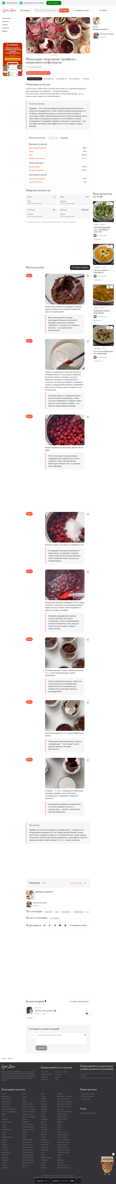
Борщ (4, 1114)
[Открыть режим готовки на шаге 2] (88, 341)
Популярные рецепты (13, 1089)
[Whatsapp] (60, 926)
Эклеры (43, 1163)
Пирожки (44, 1106)
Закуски (5, 1145)
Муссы (43, 1155)
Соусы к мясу (62, 1132)
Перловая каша (27, 1157)
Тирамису (44, 1160)
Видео (4, 31)
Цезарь (24, 1135)
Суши (24, 1096)
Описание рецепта (34, 79)
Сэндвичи (5, 1160)
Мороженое (45, 1142)
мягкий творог (34, 167)
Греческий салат (28, 1124)
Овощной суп (6, 1106)
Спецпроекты (85, 1099)
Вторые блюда (7, 1122)
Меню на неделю (53, 3)
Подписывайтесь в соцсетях (56, 1067)
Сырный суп (6, 1101)
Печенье (44, 1104)
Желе (43, 1152)
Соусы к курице (62, 1135)
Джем (59, 1124)
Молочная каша (27, 1152)
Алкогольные (61, 1165)
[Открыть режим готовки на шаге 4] (88, 514)
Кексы (43, 1114)
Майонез (60, 1160)
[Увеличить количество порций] (56, 138)
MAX (56, 1079)
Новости (5, 28)
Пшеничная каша (28, 1163)
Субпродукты (6, 1129)
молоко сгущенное (36, 170)
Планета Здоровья (11, 3)
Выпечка (25, 1165)
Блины (43, 1101)
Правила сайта (38, 1177)
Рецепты (5, 21)
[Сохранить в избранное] (107, 203)
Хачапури (44, 1119)
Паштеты (5, 1155)
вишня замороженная (37, 148)
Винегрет (25, 1122)
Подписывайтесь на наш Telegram (34, 3)
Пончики (44, 1124)
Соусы (59, 1129)
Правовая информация (69, 1177)
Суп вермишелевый (9, 1109)
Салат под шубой (28, 1129)
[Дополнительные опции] (79, 1181)
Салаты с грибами (28, 1112)
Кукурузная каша (28, 1155)
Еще (87, 912)
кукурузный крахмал (37, 158)
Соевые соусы (62, 1145)
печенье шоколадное (37, 178)
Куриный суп (6, 1096)
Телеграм (44, 1077)
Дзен (65, 1072)
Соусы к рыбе (62, 1137)
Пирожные (44, 1145)
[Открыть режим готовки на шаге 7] (88, 702)
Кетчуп (59, 1157)
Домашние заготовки (64, 1096)
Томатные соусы (63, 1147)
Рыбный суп (6, 1104)
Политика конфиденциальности (53, 1177)
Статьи (5, 25)
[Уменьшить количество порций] (49, 138)
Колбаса (5, 1147)
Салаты (24, 1101)
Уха (3, 1117)
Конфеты (44, 1140)
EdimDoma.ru (18, 1072)
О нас (83, 1108)
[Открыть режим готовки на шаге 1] (88, 276)
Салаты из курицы (28, 1106)
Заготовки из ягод (63, 1106)
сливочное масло (36, 182)
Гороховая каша (27, 1160)
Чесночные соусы (63, 1152)
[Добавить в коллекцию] (111, 203)
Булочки (44, 1127)
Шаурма (5, 1165)
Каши (24, 1137)
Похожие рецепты (89, 79)
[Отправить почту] (112, 1076)
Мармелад (44, 1150)
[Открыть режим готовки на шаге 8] (88, 760)
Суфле (43, 1165)
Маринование (62, 1119)
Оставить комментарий (79, 1001)
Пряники (44, 1132)
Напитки (60, 1163)
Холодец (5, 1168)
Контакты (79, 1177)
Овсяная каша (27, 1147)
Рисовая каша (27, 1145)
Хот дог (4, 1163)
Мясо (4, 1124)
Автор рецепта (74, 79)
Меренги (44, 1168)
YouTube (58, 1072)
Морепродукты (7, 1137)
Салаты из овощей (28, 1117)
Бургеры (5, 1157)
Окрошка (5, 1119)
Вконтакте (44, 1072)
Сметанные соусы (63, 1150)
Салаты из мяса (27, 1104)
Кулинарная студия (87, 1094)
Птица (4, 1127)
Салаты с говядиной (29, 1109)
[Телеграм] (54, 926)
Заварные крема (46, 1157)
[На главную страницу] (9, 10)
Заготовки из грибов (64, 1104)
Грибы (4, 1142)
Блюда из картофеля (64, 1112)
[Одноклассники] (49, 926)
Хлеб (42, 1094)
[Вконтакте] (44, 926)
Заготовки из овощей (64, 1101)
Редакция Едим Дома (88, 1113)
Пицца (43, 1096)
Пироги (43, 1099)
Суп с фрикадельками (9, 1112)
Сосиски (5, 1150)
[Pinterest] (65, 926)
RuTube (57, 1077)
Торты (43, 1137)
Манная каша (26, 1142)
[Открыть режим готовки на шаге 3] (88, 417)
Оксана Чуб (38, 1007)
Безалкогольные (63, 1168)
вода (31, 155)
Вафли (43, 1122)
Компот (59, 1127)
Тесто (24, 1168)
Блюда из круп (62, 1114)
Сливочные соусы (63, 1142)
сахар (31, 151)
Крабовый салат (27, 1127)
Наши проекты (88, 1089)
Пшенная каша (27, 1140)
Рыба (4, 1135)
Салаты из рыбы (27, 1114)
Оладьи (43, 1112)
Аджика (60, 1155)
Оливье (24, 1119)
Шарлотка (44, 1129)
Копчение (60, 1109)
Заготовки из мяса (63, 1099)
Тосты (24, 1094)
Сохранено (6, 18)
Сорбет (59, 1094)
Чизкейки (44, 1147)
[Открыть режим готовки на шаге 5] (88, 572)
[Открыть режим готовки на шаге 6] (88, 639)
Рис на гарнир (62, 1117)
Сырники (44, 1109)
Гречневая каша (27, 1150)
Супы (4, 1094)
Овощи (4, 1140)
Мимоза (25, 1132)
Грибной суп (6, 1099)
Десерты (44, 1135)
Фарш (4, 1132)
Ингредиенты (48, 79)
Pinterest (44, 1079)
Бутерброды (6, 1152)
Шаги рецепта (61, 79)
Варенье (60, 1122)
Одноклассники (46, 1074)
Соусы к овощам (63, 1140)
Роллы (24, 1099)
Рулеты (43, 1117)
